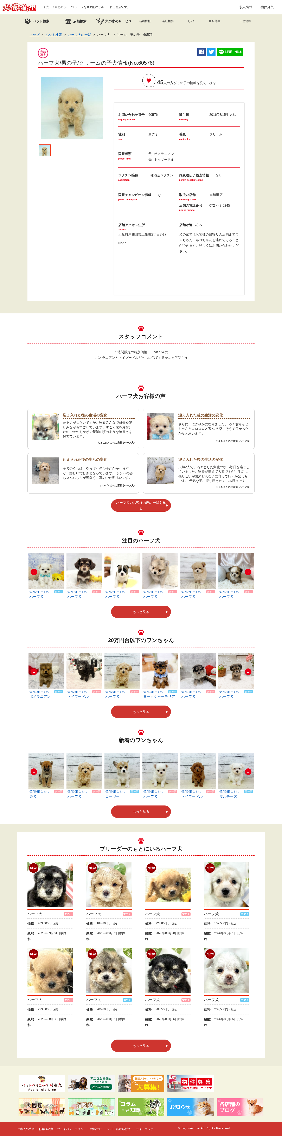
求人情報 (245, 7)
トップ (34, 34)
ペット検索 (53, 34)
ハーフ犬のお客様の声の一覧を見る (141, 505)
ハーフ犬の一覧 (79, 34)
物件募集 (267, 7)
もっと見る (141, 612)
